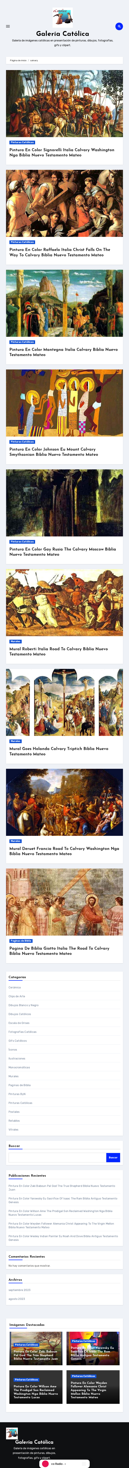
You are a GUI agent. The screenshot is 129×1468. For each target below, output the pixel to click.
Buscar (14, 1146)
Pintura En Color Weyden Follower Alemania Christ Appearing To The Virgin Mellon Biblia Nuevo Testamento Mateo (89, 1390)
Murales (15, 641)
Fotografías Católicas (22, 1031)
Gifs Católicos (18, 1040)
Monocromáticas (19, 1067)
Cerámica (15, 987)
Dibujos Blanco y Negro (23, 1005)
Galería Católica (62, 34)
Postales (14, 1111)
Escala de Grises (19, 1023)
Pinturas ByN (17, 1094)
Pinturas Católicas (22, 142)
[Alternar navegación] (8, 26)
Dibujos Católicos (20, 1014)
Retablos (14, 1120)
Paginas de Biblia (21, 940)
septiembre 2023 (19, 1290)
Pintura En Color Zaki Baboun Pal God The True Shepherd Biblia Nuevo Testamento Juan (36, 1355)
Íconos (13, 1049)
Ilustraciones (17, 1058)
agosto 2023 (17, 1299)
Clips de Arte (17, 996)
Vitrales (13, 1129)
